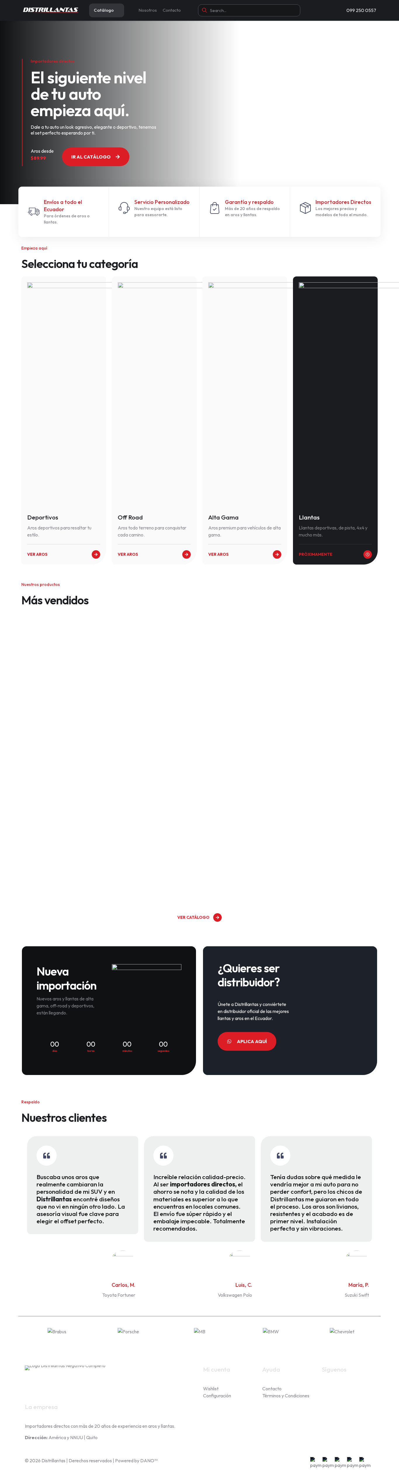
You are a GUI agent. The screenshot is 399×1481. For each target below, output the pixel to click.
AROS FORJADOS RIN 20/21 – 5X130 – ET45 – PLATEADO (64, 868)
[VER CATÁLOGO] (217, 917)
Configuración (217, 1396)
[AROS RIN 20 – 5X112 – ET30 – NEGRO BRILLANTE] (65, 659)
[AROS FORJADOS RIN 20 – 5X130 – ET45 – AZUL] (244, 659)
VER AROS (37, 554)
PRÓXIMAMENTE (315, 554)
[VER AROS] (96, 554)
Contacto (272, 1388)
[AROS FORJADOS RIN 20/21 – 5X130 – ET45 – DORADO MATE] (244, 801)
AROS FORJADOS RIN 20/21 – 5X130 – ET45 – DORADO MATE (242, 873)
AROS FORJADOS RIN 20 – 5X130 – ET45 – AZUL (239, 726)
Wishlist (210, 1388)
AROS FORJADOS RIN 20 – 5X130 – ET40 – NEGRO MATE (328, 731)
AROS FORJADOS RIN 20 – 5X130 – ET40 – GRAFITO (150, 726)
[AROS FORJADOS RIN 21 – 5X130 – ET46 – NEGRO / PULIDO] (333, 801)
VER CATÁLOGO (193, 917)
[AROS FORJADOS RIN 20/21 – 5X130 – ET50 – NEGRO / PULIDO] (155, 801)
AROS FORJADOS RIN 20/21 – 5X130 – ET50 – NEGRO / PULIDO (153, 873)
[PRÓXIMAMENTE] (367, 554)
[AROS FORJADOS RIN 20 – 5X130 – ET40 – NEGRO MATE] (333, 659)
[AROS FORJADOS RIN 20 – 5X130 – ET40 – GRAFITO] (155, 659)
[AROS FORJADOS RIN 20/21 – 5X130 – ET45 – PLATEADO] (65, 801)
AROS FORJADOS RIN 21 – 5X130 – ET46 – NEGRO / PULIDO (328, 873)
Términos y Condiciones (285, 1396)
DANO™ (148, 1460)
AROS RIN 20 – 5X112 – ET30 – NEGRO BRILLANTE (65, 726)
